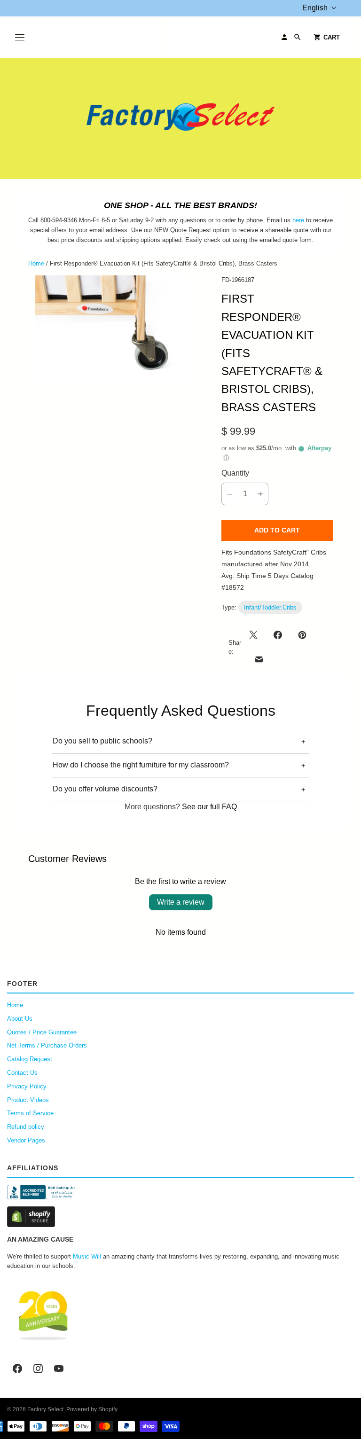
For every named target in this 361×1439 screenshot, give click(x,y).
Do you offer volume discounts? (105, 789)
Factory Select (45, 1409)
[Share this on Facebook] (278, 635)
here (298, 220)
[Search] (297, 37)
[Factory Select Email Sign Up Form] (305, 220)
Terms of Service (30, 1113)
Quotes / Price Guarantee (42, 1032)
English (315, 8)
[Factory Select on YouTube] (58, 1368)
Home (36, 263)
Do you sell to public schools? (102, 741)
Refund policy (25, 1126)
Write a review (180, 902)
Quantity (235, 473)
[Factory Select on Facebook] (17, 1368)
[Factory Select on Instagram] (38, 1368)
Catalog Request (29, 1059)
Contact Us (22, 1072)
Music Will (87, 1256)
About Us (19, 1018)
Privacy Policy (27, 1086)
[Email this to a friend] (259, 659)
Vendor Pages (26, 1140)
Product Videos (28, 1099)
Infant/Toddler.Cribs (270, 607)
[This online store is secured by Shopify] (180, 1216)
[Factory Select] (180, 118)
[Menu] (19, 37)
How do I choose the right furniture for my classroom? (141, 765)
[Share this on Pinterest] (302, 635)
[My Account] (284, 37)
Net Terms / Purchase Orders (47, 1045)
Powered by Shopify (92, 1409)
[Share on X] (256, 635)
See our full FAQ (209, 807)
